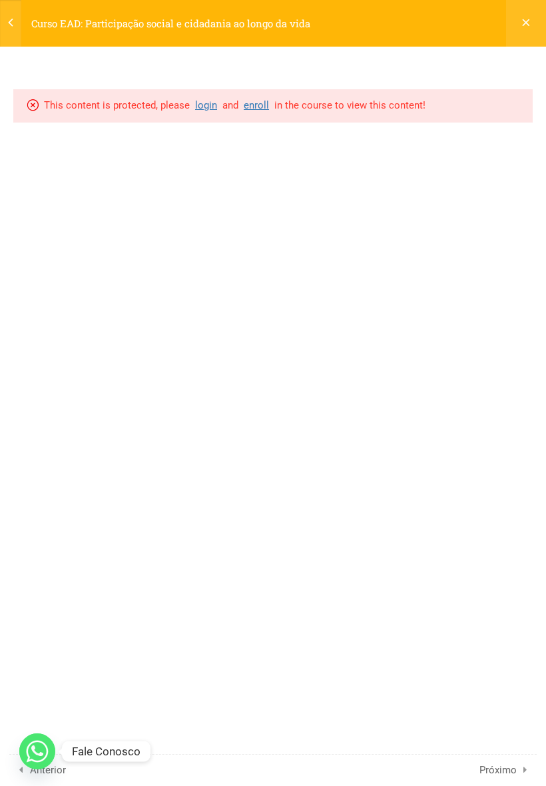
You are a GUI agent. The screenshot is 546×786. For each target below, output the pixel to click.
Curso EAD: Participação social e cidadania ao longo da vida (170, 23)
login (206, 105)
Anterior (48, 770)
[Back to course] (526, 23)
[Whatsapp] (37, 751)
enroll (256, 105)
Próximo (498, 770)
